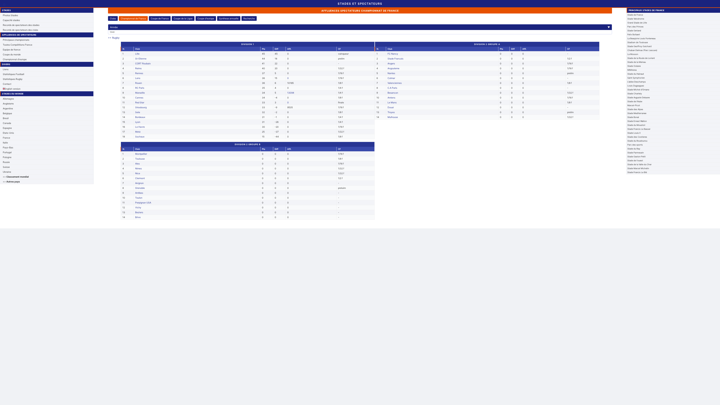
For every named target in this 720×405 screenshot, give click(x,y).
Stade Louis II (633, 133)
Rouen (138, 83)
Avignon (139, 183)
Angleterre (8, 103)
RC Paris (139, 87)
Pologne (7, 157)
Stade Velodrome (635, 18)
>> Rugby (113, 37)
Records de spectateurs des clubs (20, 29)
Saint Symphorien (636, 77)
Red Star (139, 102)
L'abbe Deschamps (636, 81)
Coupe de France (160, 18)
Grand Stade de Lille (637, 22)
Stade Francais (395, 58)
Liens (5, 69)
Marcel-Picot (633, 105)
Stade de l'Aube (634, 101)
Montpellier (141, 153)
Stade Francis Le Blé (637, 172)
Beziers (139, 212)
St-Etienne (140, 58)
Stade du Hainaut (635, 74)
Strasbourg (141, 107)
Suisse (6, 167)
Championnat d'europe (15, 59)
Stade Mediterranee (636, 113)
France (6, 137)
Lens (137, 78)
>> (16, 176)
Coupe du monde (12, 54)
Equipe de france (11, 49)
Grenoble (140, 188)
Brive (138, 217)
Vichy (138, 207)
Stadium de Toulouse (637, 42)
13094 (290, 92)
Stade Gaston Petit (636, 156)
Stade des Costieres (637, 137)
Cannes (139, 97)
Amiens (391, 97)
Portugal (7, 152)
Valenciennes (395, 83)
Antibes (139, 192)
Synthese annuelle (228, 18)
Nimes (138, 168)
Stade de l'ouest (635, 160)
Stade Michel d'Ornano (638, 89)
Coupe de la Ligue (183, 18)
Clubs (113, 18)
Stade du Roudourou (637, 141)
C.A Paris (392, 87)
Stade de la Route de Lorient (641, 58)
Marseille (140, 92)
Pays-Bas (8, 147)
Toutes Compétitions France (17, 44)
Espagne (7, 128)
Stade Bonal (633, 117)
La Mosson (632, 54)
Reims (138, 68)
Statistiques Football (13, 74)
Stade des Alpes (635, 109)
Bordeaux (140, 117)
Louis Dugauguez (635, 85)
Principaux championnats (16, 39)
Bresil (6, 118)
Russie (6, 162)
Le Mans (392, 102)
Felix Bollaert (633, 34)
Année (360, 27)
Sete (137, 112)
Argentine (8, 108)
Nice (137, 173)
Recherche (249, 18)
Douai (391, 107)
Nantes (391, 73)
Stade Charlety (634, 93)
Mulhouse (393, 117)
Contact (7, 83)
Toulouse (140, 158)
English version (12, 88)
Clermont (140, 178)
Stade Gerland (634, 30)
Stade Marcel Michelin (638, 168)
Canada (7, 123)
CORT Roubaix (143, 63)
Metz (138, 131)
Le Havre (140, 126)
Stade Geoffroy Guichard (639, 46)
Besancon (393, 92)
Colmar (391, 78)
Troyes (391, 112)
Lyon (137, 122)
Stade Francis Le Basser (638, 129)
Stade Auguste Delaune (638, 97)
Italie (5, 142)
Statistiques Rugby (12, 79)
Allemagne (8, 98)
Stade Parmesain (635, 152)
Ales (137, 163)
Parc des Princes (635, 26)
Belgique (7, 113)
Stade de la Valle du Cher (639, 164)
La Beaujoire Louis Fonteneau (641, 38)
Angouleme (393, 68)
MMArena (632, 70)
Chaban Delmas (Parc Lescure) (642, 50)
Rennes (139, 73)
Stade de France (635, 15)
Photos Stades (10, 15)
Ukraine (7, 171)
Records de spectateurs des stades (21, 25)
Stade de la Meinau (636, 62)
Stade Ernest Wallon (637, 121)
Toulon (138, 197)
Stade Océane (634, 66)
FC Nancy (393, 53)
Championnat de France (133, 18)
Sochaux (139, 136)
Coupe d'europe (205, 18)
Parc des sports (635, 144)
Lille (137, 53)
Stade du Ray (633, 148)
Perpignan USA (143, 202)
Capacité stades (11, 20)
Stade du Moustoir (636, 125)
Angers (391, 63)
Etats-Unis (8, 132)
